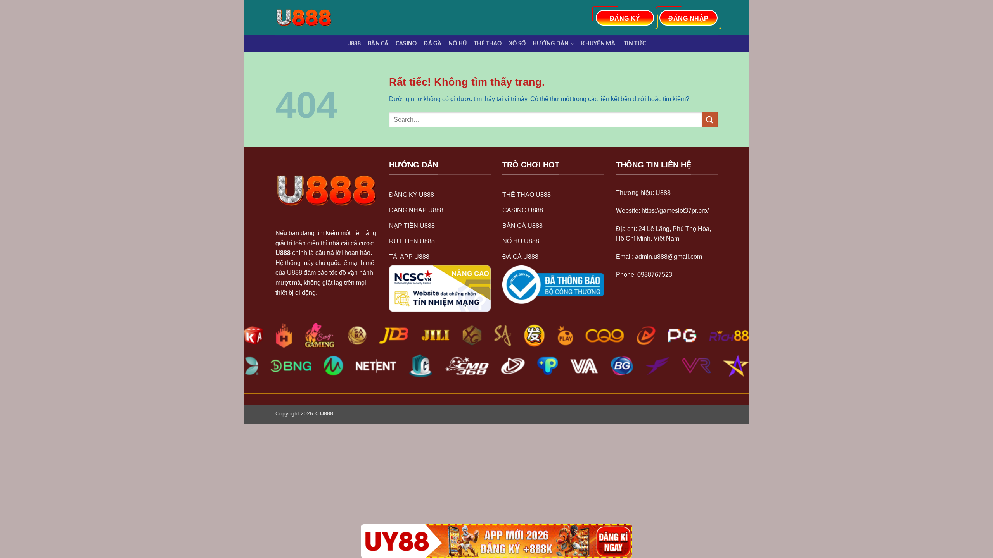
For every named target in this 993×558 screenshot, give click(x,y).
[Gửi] (710, 119)
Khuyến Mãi (599, 43)
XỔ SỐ (517, 43)
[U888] (307, 17)
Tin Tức (635, 43)
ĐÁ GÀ (432, 43)
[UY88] (496, 541)
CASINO (406, 43)
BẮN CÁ (378, 43)
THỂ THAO (488, 43)
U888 (354, 43)
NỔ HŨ (457, 43)
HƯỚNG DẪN (551, 43)
